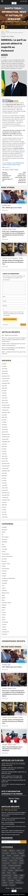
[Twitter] (5, 101)
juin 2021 (4, 507)
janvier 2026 (5, 373)
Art (2, 534)
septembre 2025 (6, 383)
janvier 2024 (5, 432)
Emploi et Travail (6, 563)
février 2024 (5, 429)
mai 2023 (4, 451)
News (7, 36)
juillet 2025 (4, 388)
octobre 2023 (5, 439)
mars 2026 (4, 368)
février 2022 (5, 488)
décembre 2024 (5, 405)
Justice (3, 588)
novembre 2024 (5, 407)
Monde (3, 597)
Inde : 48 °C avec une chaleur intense (10, 834)
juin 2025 (4, 390)
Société (14, 229)
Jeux (3, 585)
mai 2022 (4, 480)
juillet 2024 (4, 417)
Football (4, 576)
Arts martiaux (5, 537)
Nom (4, 296)
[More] (17, 101)
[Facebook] (3, 101)
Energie (3, 566)
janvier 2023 (5, 461)
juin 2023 (4, 449)
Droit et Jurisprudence (13, 258)
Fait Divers (4, 571)
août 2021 (4, 502)
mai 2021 (4, 509)
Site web (5, 305)
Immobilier (4, 583)
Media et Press (5, 593)
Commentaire (6, 279)
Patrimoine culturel (6, 602)
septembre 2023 (6, 441)
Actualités (3, 36)
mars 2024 (4, 427)
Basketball (4, 542)
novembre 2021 (5, 495)
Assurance (4, 539)
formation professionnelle (8, 578)
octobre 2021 (5, 497)
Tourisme (4, 624)
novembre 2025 (5, 378)
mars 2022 (4, 485)
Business (4, 546)
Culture (3, 551)
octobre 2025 (5, 381)
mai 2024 (4, 422)
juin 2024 (4, 419)
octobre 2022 (5, 468)
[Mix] (14, 101)
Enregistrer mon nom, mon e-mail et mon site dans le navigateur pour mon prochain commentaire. (13, 313)
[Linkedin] (8, 101)
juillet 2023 (4, 446)
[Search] (26, 27)
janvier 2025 (5, 402)
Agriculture (4, 529)
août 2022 (4, 473)
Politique (12, 36)
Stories (3, 619)
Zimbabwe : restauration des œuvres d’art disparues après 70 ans (7, 176)
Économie (4, 559)
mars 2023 (4, 456)
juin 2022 (4, 478)
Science (4, 612)
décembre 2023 (5, 434)
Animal (3, 532)
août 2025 (4, 385)
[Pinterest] (10, 101)
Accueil (7, 888)
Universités (4, 634)
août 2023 (4, 444)
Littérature (4, 590)
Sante (9, 205)
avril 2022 (4, 483)
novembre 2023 (5, 436)
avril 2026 (4, 366)
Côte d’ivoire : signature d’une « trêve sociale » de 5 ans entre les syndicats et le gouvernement (20, 177)
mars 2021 (4, 514)
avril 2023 (4, 454)
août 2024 (4, 415)
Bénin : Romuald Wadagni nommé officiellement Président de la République (12, 748)
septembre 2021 (6, 500)
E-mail (4, 301)
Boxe (3, 544)
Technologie (5, 622)
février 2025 (5, 400)
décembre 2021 (5, 492)
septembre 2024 (6, 412)
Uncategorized (5, 631)
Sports (3, 617)
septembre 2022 (6, 470)
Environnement (5, 568)
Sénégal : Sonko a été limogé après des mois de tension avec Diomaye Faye (13, 262)
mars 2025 (4, 398)
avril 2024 (4, 424)
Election (7, 169)
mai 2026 (4, 364)
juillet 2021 (4, 505)
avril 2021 (4, 512)
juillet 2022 (4, 475)
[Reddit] (6, 101)
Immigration (5, 580)
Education (4, 561)
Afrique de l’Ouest (20, 151)
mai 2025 (4, 393)
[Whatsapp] (15, 101)
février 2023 (5, 458)
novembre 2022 (5, 466)
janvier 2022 (5, 490)
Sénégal (16, 169)
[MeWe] (12, 101)
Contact (12, 888)
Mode (3, 595)
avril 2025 (4, 395)
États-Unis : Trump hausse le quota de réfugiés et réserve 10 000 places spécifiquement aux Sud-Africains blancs (14, 339)
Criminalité (4, 549)
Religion (4, 607)
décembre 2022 (5, 463)
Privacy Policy (18, 888)
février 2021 (5, 517)
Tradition (4, 627)
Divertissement (5, 554)
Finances (4, 573)
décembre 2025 (5, 376)
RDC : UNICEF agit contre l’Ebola (12, 207)
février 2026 (5, 371)
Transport (4, 629)
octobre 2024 (5, 410)
